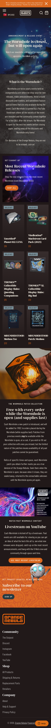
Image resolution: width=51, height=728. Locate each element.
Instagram (7, 648)
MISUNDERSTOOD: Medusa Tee (13, 325)
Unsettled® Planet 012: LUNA (13, 227)
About (5, 700)
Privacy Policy (8, 712)
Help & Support (9, 706)
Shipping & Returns (11, 677)
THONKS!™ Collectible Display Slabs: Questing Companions (13, 277)
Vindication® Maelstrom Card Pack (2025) (38, 227)
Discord (5, 643)
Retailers (6, 688)
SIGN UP (8, 597)
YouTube (6, 659)
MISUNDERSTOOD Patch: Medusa (38, 325)
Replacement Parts (11, 683)
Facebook (6, 654)
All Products (7, 672)
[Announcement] (25, 3)
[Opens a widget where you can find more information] (42, 724)
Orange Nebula (21, 722)
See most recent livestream (25, 560)
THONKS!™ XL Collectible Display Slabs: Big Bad (38, 277)
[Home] (25, 12)
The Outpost (7, 637)
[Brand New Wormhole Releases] (25, 179)
